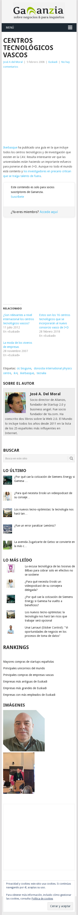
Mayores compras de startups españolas (28, 661)
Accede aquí (49, 212)
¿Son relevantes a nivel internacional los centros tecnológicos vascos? (18, 319)
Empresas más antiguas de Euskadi (25, 681)
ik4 (15, 373)
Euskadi (52, 61)
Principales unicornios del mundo (24, 668)
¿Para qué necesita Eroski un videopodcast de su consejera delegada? (43, 586)
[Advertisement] (39, 107)
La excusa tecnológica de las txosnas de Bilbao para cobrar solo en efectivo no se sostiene (50, 570)
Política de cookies (42, 898)
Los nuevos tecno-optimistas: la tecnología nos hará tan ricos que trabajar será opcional (46, 616)
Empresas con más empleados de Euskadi (29, 694)
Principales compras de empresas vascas (28, 675)
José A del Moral (13, 61)
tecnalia (41, 373)
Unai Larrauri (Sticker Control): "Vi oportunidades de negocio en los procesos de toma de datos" (46, 631)
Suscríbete (17, 196)
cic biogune (24, 368)
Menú (10, 27)
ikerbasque (27, 373)
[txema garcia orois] (24, 750)
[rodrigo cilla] (19, 792)
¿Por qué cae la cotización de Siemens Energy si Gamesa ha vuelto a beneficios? (49, 601)
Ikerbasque (10, 147)
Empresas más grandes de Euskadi (25, 688)
